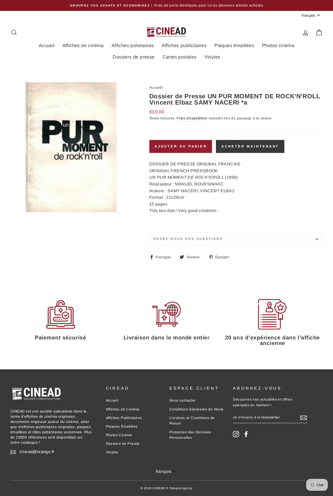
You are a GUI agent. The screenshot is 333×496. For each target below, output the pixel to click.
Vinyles (212, 57)
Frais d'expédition (192, 118)
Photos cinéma (278, 45)
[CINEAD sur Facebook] (246, 434)
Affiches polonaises (133, 45)
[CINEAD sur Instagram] (236, 434)
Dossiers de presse (134, 57)
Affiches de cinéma (83, 45)
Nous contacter (182, 400)
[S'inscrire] (303, 417)
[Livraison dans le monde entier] (166, 314)
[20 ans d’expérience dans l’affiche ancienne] (272, 314)
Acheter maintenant (250, 146)
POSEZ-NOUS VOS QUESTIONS (188, 239)
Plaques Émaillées (122, 426)
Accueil (47, 45)
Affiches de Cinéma (122, 409)
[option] (166, 5)
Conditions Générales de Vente (196, 409)
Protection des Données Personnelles (190, 435)
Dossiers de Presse (123, 444)
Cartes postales (180, 57)
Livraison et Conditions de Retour (192, 421)
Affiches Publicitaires (124, 418)
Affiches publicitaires (184, 45)
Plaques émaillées (234, 45)
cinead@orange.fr (37, 451)
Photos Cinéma (119, 435)
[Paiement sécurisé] (60, 314)
